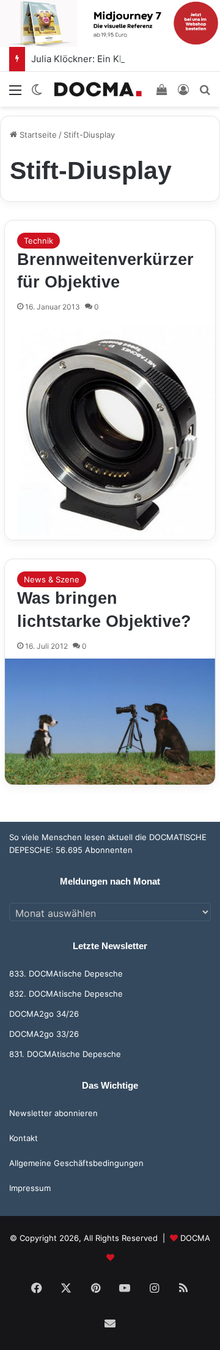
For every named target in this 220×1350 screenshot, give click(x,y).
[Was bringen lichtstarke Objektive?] (110, 722)
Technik (38, 241)
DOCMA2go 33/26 (44, 1034)
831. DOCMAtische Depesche (65, 1054)
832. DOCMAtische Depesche (66, 993)
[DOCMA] (98, 89)
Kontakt (23, 1138)
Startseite (37, 135)
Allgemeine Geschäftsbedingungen (76, 1163)
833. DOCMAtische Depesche (66, 973)
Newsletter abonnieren (53, 1113)
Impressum (30, 1188)
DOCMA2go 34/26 (44, 1014)
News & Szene (51, 579)
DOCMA (195, 1238)
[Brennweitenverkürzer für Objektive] (110, 429)
